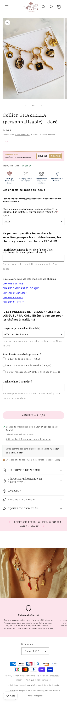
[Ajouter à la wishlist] (13, 142)
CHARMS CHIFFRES (13, 302)
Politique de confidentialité (22, 685)
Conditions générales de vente (46, 690)
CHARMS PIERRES (13, 297)
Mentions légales (35, 695)
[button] (7, 7)
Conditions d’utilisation (49, 685)
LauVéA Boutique (20, 675)
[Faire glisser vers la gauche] (26, 105)
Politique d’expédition (20, 690)
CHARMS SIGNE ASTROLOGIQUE (21, 288)
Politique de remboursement (38, 680)
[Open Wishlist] (51, 7)
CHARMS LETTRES (13, 283)
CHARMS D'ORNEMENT (16, 292)
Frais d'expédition (22, 134)
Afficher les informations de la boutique (28, 439)
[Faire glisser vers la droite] (41, 105)
